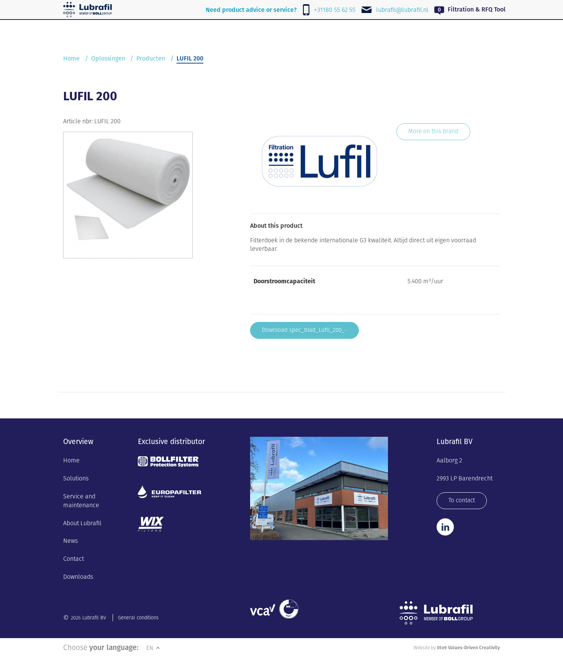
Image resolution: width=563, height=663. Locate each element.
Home (71, 58)
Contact (73, 558)
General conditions (138, 617)
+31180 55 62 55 (334, 9)
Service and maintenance (81, 500)
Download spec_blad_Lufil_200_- (304, 330)
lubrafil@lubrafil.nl (402, 9)
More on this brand (433, 131)
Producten (150, 58)
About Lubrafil (82, 523)
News (70, 540)
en (150, 648)
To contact (461, 500)
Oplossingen (108, 58)
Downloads (78, 576)
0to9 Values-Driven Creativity (468, 647)
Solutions (75, 478)
